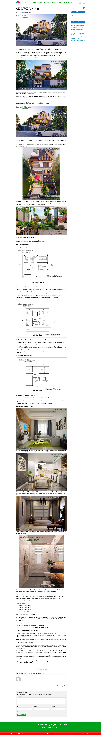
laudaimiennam (28, 12)
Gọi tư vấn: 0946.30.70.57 (17, 733)
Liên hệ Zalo (51, 733)
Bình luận (19, 696)
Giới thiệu (33, 2)
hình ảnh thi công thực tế (44, 2)
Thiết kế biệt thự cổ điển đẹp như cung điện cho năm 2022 (77, 26)
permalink (42, 673)
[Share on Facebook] (37, 669)
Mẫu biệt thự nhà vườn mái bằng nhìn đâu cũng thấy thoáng (78, 34)
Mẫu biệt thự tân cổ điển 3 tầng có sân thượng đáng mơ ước (78, 37)
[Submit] (84, 8)
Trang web (53, 706)
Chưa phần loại (19, 7)
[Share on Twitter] (39, 669)
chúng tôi (26, 661)
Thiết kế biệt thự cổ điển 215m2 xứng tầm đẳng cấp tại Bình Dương (78, 41)
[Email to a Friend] (41, 669)
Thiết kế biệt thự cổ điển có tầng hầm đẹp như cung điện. (29, 686)
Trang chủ (27, 2)
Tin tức (65, 2)
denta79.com (25, 731)
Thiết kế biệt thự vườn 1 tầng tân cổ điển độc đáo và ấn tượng (78, 30)
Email (35, 706)
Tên (18, 706)
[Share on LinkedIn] (46, 669)
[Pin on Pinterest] (43, 669)
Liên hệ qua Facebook (84, 733)
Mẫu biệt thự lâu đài (57, 2)
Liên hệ (70, 2)
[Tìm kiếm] (80, 3)
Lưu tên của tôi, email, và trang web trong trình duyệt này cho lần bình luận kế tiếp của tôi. (37, 711)
